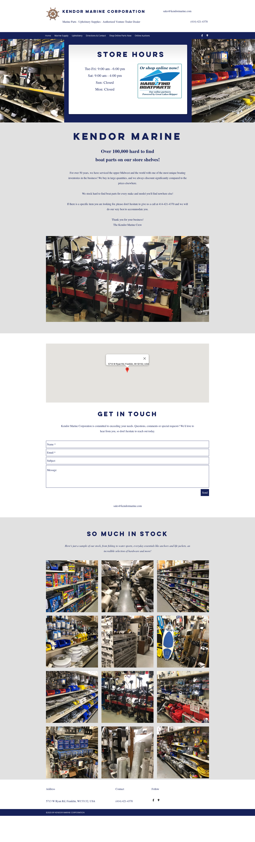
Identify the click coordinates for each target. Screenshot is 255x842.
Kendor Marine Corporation (103, 11)
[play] (202, 776)
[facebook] (202, 35)
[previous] (53, 672)
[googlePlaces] (207, 35)
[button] (127, 279)
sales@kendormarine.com (177, 11)
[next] (202, 672)
